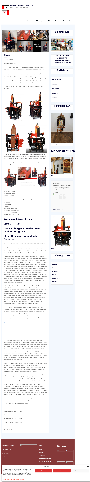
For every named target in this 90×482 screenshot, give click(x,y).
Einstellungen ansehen (80, 470)
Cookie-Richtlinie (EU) (45, 461)
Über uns (29, 21)
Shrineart (54, 281)
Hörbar (53, 175)
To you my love (56, 97)
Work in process (56, 79)
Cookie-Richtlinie (6, 479)
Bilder (50, 21)
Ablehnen (62, 470)
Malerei (54, 268)
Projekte (57, 21)
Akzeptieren (43, 470)
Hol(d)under (55, 88)
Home (23, 21)
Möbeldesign (55, 271)
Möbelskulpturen (40, 21)
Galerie (65, 21)
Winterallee (55, 84)
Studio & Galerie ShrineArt (21, 6)
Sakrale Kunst (56, 93)
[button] (88, 466)
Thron (7, 55)
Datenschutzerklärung (14, 479)
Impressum (22, 479)
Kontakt (71, 21)
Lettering (54, 264)
